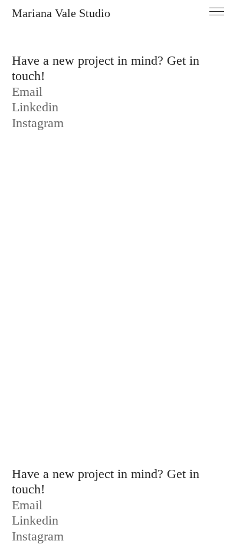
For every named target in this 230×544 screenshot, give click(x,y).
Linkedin (35, 106)
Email (27, 91)
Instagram (38, 122)
